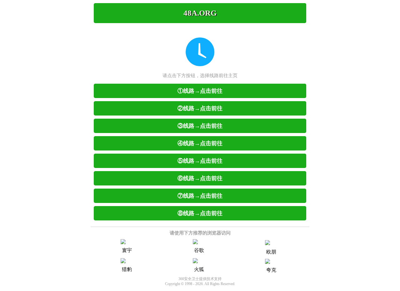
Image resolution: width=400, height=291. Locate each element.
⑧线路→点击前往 (200, 213)
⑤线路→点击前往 (200, 161)
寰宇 (127, 250)
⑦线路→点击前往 (200, 196)
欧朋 (271, 251)
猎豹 (127, 269)
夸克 (271, 270)
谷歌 (199, 250)
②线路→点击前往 (200, 108)
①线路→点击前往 (200, 91)
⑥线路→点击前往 (200, 178)
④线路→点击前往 (200, 143)
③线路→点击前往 (200, 126)
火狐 (199, 269)
